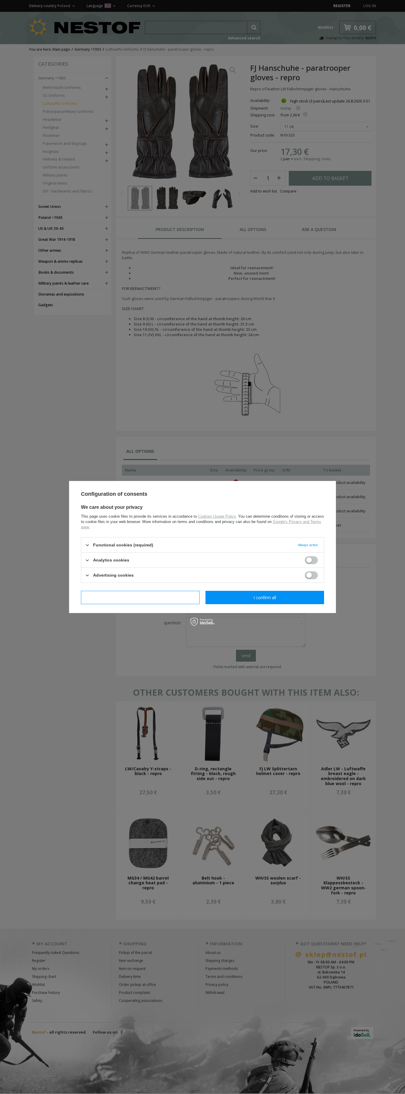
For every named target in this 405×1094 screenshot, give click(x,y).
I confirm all (264, 597)
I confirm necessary (140, 597)
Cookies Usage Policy (217, 516)
